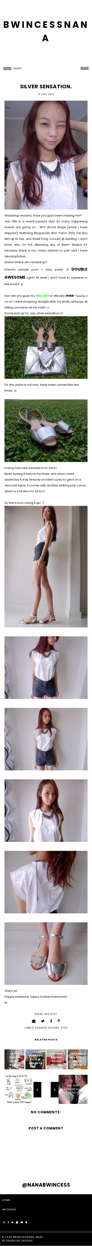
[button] (11, 68)
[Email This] (34, 1021)
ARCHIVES (9, 1209)
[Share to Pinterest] (59, 1021)
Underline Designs (19, 1240)
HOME (6, 1200)
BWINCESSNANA (23, 1237)
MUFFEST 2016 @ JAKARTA (35, 1059)
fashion (41, 1027)
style (64, 1027)
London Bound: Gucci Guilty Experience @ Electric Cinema (56, 1067)
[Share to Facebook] (51, 1021)
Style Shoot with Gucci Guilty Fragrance (14, 1065)
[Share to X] (43, 1021)
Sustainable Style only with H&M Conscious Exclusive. (77, 1069)
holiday (53, 1027)
